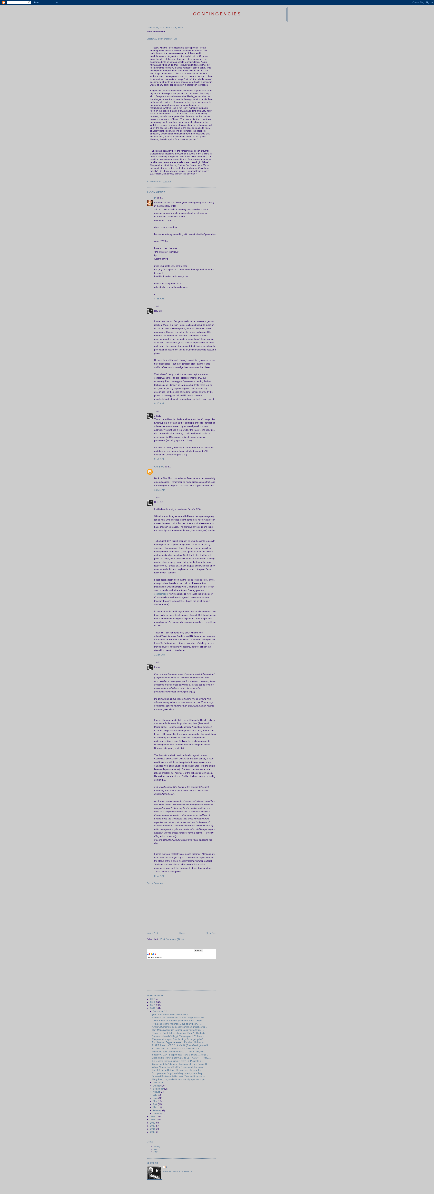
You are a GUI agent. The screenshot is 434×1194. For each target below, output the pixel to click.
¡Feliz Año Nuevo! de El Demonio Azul (171, 1014)
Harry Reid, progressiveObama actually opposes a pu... (179, 1079)
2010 (153, 1005)
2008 (153, 1116)
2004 (153, 1129)
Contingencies (217, 13)
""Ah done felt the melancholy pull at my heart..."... (177, 1024)
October (157, 1085)
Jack (155, 1151)
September (158, 1089)
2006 (153, 1123)
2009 (153, 1008)
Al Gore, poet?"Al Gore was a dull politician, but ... (177, 1048)
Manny (156, 1146)
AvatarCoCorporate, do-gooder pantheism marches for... (179, 1027)
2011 (153, 1002)
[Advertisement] (172, 908)
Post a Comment (155, 883)
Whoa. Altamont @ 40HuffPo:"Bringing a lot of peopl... (178, 1067)
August (157, 1092)
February (157, 1110)
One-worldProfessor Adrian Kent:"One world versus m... (179, 1076)
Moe (155, 1149)
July (155, 1095)
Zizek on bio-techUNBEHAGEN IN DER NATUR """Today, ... (181, 1057)
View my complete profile (177, 1171)
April (155, 1104)
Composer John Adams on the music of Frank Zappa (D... (180, 1064)
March (156, 1107)
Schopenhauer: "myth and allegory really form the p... (178, 1073)
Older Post (211, 933)
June (155, 1098)
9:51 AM (159, 459)
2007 (153, 1119)
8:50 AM (159, 876)
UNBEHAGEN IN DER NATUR (162, 38)
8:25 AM (159, 298)
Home (182, 933)
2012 (153, 999)
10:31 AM (159, 490)
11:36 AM (159, 654)
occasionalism (161, 594)
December (158, 1011)
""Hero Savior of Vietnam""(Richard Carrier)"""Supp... (178, 1020)
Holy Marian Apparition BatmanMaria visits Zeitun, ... (178, 1030)
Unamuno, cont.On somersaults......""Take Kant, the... (178, 1051)
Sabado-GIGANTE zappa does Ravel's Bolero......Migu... (180, 1054)
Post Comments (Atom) (172, 939)
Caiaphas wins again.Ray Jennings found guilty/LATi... (178, 1039)
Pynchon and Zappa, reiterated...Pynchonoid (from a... (178, 1042)
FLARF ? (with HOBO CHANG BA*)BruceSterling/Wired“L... (181, 1045)
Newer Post (152, 933)
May (155, 1101)
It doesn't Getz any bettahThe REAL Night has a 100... (179, 1017)
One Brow (159, 466)
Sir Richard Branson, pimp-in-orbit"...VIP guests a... (177, 1061)
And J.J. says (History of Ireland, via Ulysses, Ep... (177, 1070)
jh (155, 198)
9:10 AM (159, 403)
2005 (153, 1126)
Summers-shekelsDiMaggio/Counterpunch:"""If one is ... (179, 1036)
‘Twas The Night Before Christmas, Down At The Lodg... (179, 1033)
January (157, 1113)
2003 (153, 1132)
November (158, 1082)
